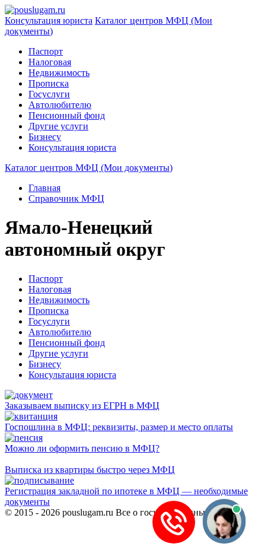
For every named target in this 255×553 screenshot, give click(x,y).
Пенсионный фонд (66, 115)
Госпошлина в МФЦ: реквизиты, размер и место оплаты (119, 427)
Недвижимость (59, 73)
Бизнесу (44, 137)
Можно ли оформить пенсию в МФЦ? (82, 448)
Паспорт (45, 51)
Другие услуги (58, 126)
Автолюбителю (59, 105)
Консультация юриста (49, 20)
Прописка (48, 83)
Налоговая (49, 62)
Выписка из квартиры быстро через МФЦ (90, 470)
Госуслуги (49, 94)
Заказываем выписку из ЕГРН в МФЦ (82, 406)
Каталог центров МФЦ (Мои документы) (89, 168)
